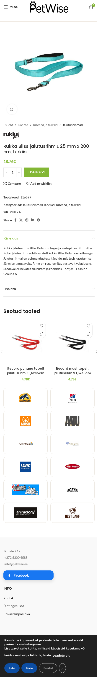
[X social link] (21, 220)
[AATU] (72, 421)
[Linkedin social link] (32, 220)
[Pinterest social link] (27, 220)
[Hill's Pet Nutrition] (72, 398)
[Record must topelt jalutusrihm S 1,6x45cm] (72, 342)
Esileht (8, 125)
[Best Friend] (72, 467)
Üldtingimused (13, 606)
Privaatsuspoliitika (16, 614)
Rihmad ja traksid (45, 125)
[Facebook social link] (15, 220)
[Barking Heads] (25, 490)
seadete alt (61, 655)
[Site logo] (49, 6)
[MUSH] (25, 421)
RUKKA (15, 212)
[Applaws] (72, 444)
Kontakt (9, 598)
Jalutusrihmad (72, 125)
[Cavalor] (25, 398)
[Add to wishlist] (42, 326)
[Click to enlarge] (12, 109)
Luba (12, 668)
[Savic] (25, 467)
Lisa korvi (36, 172)
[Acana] (72, 490)
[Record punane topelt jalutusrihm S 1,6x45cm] (25, 342)
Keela (29, 668)
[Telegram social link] (38, 220)
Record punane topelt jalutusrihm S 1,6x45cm (25, 370)
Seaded (48, 668)
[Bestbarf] (72, 513)
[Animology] (25, 513)
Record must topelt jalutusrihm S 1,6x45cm (72, 370)
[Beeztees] (25, 444)
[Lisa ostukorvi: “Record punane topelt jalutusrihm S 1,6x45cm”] (42, 334)
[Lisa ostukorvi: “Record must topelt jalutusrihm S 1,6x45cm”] (88, 334)
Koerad (23, 125)
